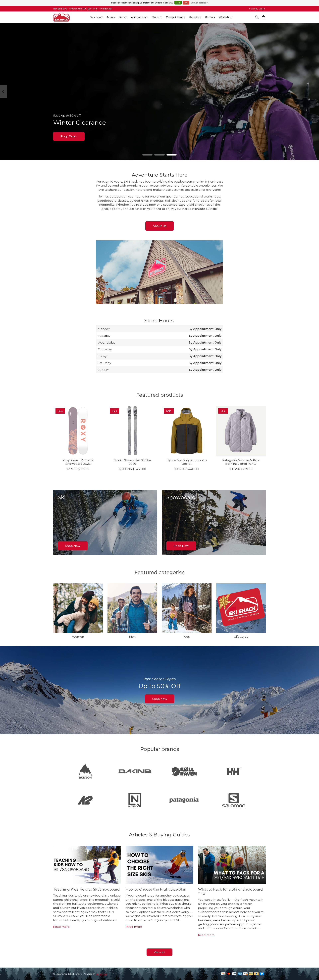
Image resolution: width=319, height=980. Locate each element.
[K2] (85, 800)
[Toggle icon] (257, 17)
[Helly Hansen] (233, 772)
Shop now (159, 699)
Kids (187, 636)
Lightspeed (101, 974)
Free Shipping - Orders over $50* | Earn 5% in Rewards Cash (82, 8)
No (186, 3)
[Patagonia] (184, 800)
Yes (178, 3)
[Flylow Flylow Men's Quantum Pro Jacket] (187, 431)
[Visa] (234, 974)
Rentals (210, 17)
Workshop (225, 17)
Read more (61, 926)
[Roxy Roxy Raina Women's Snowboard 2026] (78, 431)
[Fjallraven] (184, 772)
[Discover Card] (245, 974)
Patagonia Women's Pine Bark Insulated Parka (241, 461)
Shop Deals (68, 136)
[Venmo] (262, 974)
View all (159, 952)
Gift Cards (241, 636)
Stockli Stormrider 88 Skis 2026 (132, 461)
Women (78, 636)
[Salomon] (233, 800)
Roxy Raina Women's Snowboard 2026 (78, 461)
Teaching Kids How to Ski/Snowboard (86, 889)
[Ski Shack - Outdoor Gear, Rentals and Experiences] (61, 17)
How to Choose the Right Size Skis (156, 889)
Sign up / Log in (257, 8)
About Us (159, 226)
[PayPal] (251, 974)
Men (132, 636)
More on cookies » (199, 3)
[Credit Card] (223, 974)
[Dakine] (134, 772)
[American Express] (240, 974)
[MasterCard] (229, 974)
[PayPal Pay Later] (256, 974)
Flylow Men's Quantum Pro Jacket (186, 461)
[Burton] (85, 772)
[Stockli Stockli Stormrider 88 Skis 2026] (132, 431)
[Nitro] (134, 800)
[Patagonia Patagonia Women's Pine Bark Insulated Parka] (241, 431)
